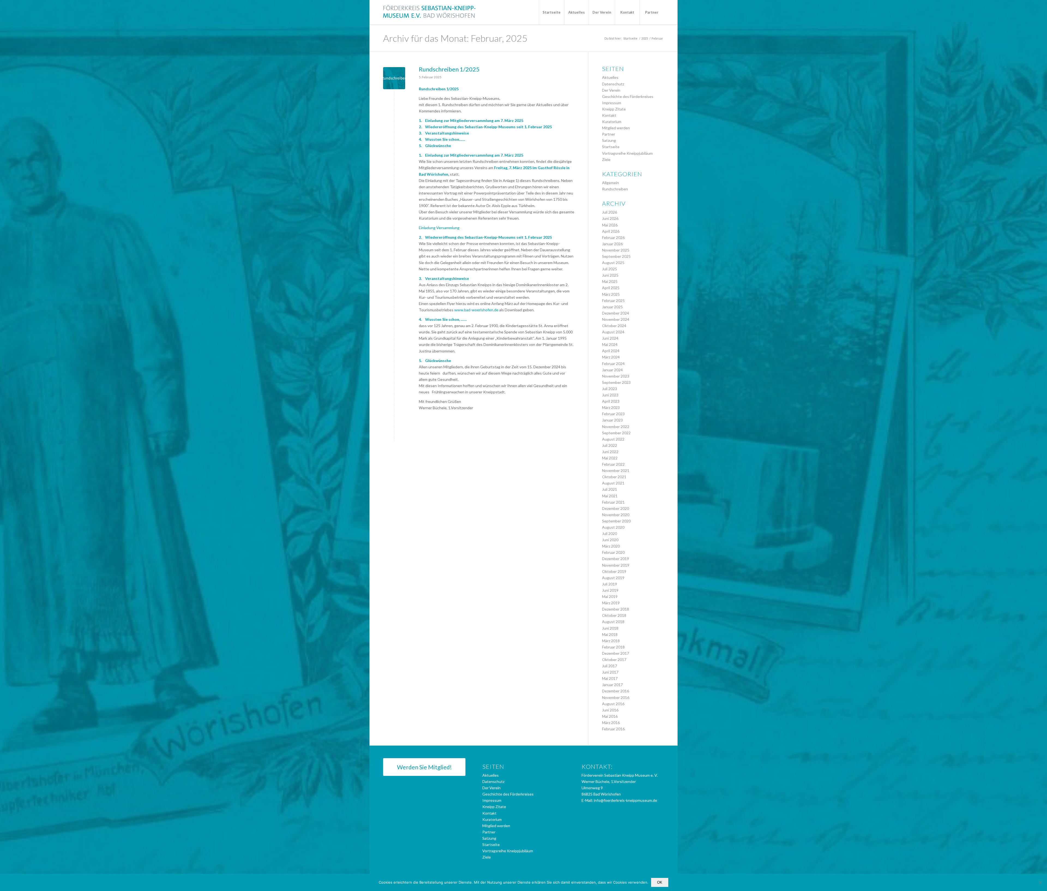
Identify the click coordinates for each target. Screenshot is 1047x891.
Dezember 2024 (615, 313)
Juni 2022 (610, 451)
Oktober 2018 (614, 615)
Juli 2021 (609, 489)
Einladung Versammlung (439, 227)
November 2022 (615, 426)
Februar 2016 (613, 728)
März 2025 (611, 294)
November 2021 (615, 470)
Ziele (606, 159)
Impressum (611, 102)
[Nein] (1040, 882)
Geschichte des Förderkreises (627, 96)
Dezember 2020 (615, 508)
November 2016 (615, 697)
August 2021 (613, 483)
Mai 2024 (610, 344)
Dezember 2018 (615, 609)
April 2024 (610, 350)
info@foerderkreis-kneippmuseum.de (625, 800)
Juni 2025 (610, 275)
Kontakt (609, 115)
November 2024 (615, 319)
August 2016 (613, 703)
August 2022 (613, 439)
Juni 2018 (610, 628)
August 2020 (613, 527)
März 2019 (611, 602)
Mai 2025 (610, 281)
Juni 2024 (610, 338)
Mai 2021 (610, 496)
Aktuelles (610, 77)
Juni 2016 (610, 710)
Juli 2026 (609, 212)
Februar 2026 (613, 237)
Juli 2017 (609, 665)
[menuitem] (551, 12)
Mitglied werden (616, 127)
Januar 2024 (612, 369)
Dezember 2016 (615, 691)
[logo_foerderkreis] (429, 12)
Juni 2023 (610, 395)
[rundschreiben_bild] (394, 78)
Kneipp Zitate (614, 109)
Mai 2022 (610, 458)
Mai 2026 (610, 225)
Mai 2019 (610, 596)
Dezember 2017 (615, 653)
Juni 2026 (610, 218)
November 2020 (615, 514)
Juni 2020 (610, 539)
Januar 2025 (612, 306)
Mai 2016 (610, 716)
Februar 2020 (613, 552)
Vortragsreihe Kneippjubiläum (627, 153)
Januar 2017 (612, 684)
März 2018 (611, 640)
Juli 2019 (609, 584)
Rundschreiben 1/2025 (449, 69)
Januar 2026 (612, 243)
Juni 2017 (610, 672)
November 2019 (615, 565)
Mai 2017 (610, 678)
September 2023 (616, 382)
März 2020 (611, 546)
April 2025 (610, 287)
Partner (608, 134)
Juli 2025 (609, 269)
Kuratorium (611, 121)
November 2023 (615, 376)
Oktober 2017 (614, 659)
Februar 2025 (613, 300)
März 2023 (611, 407)
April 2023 (610, 401)
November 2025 (615, 250)
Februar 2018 (613, 647)
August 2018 (613, 621)
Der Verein (611, 90)
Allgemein (610, 182)
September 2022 (616, 432)
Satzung (609, 140)
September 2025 (616, 256)
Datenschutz (613, 84)
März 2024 (611, 357)
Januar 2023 (612, 420)
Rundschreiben (615, 189)
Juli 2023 (609, 388)
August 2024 (613, 332)
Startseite (610, 146)
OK (659, 882)
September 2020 (616, 521)
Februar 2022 (613, 464)
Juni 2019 (610, 590)
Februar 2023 (613, 413)
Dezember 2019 (615, 558)
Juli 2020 (609, 533)
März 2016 (611, 722)
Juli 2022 (609, 445)
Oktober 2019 (614, 571)
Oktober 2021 (614, 476)
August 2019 (613, 577)
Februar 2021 (613, 502)
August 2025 (613, 262)
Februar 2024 (613, 363)
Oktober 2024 (614, 325)
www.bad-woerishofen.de (476, 309)
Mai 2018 (610, 634)
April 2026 (610, 231)
